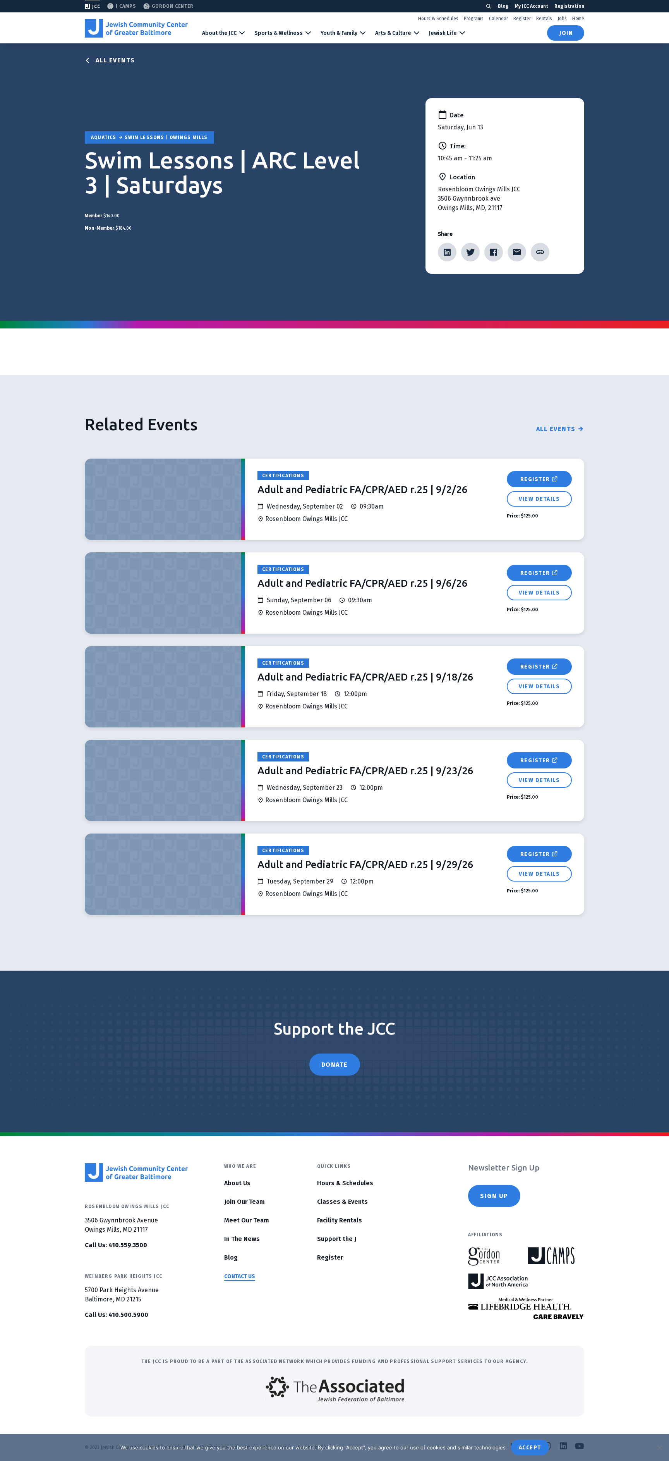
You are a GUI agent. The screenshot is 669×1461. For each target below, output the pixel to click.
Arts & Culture (393, 33)
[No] (659, 1447)
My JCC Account (531, 6)
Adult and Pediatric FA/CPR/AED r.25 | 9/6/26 (362, 583)
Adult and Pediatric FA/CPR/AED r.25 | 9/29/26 (365, 864)
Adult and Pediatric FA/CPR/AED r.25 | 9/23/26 (365, 770)
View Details (539, 499)
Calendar (498, 18)
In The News (242, 1239)
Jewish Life (443, 33)
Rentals (544, 18)
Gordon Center (173, 6)
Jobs (562, 18)
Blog (503, 6)
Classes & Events (342, 1201)
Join (566, 33)
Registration (569, 6)
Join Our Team (244, 1201)
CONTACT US (239, 1276)
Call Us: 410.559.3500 (116, 1245)
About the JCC (219, 33)
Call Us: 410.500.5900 (116, 1314)
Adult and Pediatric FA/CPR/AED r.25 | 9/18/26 (365, 676)
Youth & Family (339, 33)
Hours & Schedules (438, 18)
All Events (115, 60)
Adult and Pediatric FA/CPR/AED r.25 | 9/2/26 (362, 489)
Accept (530, 1447)
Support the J (336, 1239)
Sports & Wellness (278, 33)
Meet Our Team (246, 1220)
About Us (237, 1183)
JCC (96, 6)
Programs (474, 18)
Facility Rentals (339, 1220)
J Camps (126, 6)
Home (578, 18)
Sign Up (494, 1196)
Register (522, 18)
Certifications (283, 475)
